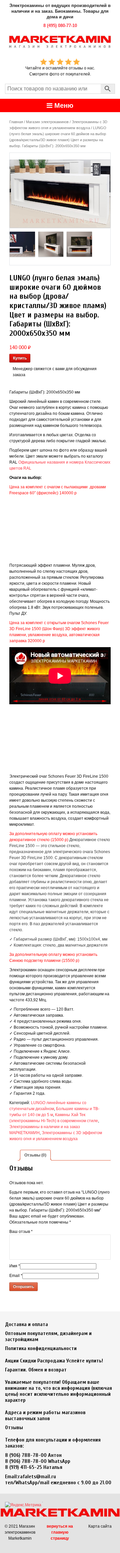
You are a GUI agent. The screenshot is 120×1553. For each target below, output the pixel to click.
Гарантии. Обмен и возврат (36, 1370)
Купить (20, 358)
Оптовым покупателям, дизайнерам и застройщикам (48, 1336)
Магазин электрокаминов (47, 122)
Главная (16, 122)
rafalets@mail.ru (37, 1477)
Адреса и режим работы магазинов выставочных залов (45, 1415)
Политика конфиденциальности (41, 1348)
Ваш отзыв (21, 1231)
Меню (62, 105)
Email (15, 1275)
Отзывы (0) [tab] (35, 1155)
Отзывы (14, 1428)
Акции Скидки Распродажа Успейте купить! (54, 1361)
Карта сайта (100, 1526)
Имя (14, 1266)
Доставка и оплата (26, 1324)
